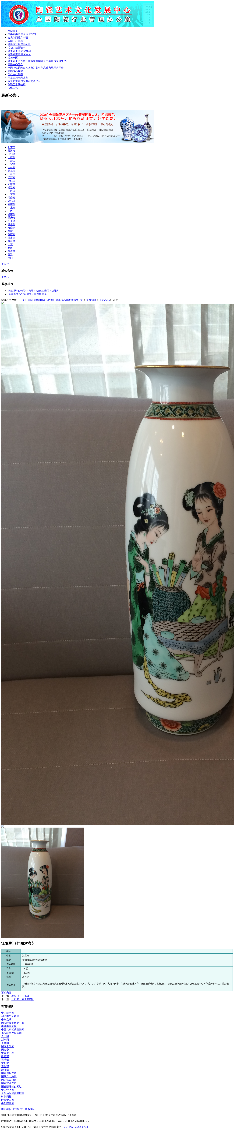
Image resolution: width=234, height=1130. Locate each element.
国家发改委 (7, 1046)
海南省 (11, 214)
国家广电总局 (9, 1076)
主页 (22, 300)
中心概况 (6, 1109)
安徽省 (11, 184)
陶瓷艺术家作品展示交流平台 (24, 81)
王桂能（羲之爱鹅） (22, 999)
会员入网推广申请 (18, 37)
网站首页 (13, 31)
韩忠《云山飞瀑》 (21, 996)
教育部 (5, 1056)
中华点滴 (6, 1019)
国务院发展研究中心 (12, 1023)
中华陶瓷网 (7, 1103)
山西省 (11, 157)
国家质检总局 (9, 1073)
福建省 (11, 187)
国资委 (5, 1049)
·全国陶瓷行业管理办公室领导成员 (27, 294)
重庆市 (11, 217)
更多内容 (6, 992)
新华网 (5, 1039)
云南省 (11, 227)
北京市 (11, 147)
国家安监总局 (9, 1083)
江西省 (11, 191)
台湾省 (11, 251)
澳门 (10, 257)
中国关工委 (7, 1053)
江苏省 (11, 177)
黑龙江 (11, 170)
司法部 (5, 1059)
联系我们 (18, 1109)
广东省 (11, 207)
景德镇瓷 (91, 300)
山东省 (11, 194)
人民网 (5, 1036)
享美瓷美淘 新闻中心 (19, 54)
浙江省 (11, 180)
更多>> (5, 263)
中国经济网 (7, 1090)
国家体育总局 (9, 1079)
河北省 (11, 154)
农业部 (5, 1069)
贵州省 (11, 224)
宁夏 (10, 244)
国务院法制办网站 (11, 1086)
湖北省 (11, 201)
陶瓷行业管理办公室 (19, 44)
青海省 (11, 241)
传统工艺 (13, 87)
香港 (10, 254)
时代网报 (6, 1096)
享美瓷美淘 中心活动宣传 (22, 34)
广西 (10, 211)
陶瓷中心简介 (15, 64)
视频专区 (13, 57)
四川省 (11, 221)
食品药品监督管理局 (12, 1093)
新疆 (10, 247)
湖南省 (11, 204)
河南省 (11, 197)
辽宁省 (11, 164)
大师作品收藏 (15, 71)
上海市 (11, 174)
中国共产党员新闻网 (12, 1029)
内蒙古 (11, 160)
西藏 (10, 231)
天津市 (11, 150)
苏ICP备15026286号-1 (76, 1127)
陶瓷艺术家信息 (16, 84)
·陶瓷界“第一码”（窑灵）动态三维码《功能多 (33, 290)
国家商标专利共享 (18, 77)
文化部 (5, 1063)
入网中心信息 (15, 41)
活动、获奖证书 (16, 47)
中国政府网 (7, 1012)
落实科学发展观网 (11, 1033)
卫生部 (5, 1066)
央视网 (5, 1043)
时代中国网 (7, 1100)
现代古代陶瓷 (15, 74)
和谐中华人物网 (10, 1016)
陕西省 (11, 234)
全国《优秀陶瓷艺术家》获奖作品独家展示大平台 (36, 67)
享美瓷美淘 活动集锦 (19, 51)
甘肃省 (11, 237)
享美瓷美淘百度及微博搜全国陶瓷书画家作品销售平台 (38, 61)
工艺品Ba (104, 300)
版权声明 (30, 1109)
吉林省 (11, 167)
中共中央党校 (9, 1026)
